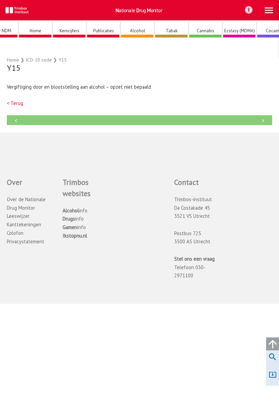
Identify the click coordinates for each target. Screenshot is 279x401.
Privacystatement (25, 241)
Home (13, 60)
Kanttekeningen (24, 224)
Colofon (15, 233)
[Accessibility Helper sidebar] (248, 10)
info (75, 210)
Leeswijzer (18, 216)
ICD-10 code (39, 60)
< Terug (15, 103)
